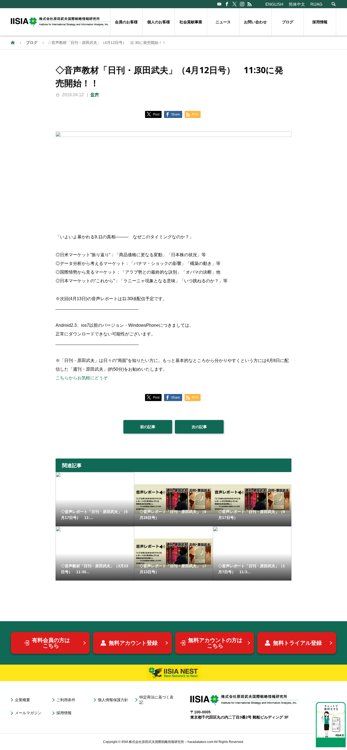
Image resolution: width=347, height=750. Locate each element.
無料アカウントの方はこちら (215, 643)
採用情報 (319, 22)
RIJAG (316, 4)
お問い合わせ (255, 22)
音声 (94, 94)
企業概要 (22, 700)
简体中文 (297, 4)
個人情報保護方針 (113, 700)
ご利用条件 (65, 700)
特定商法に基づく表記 (156, 699)
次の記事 (199, 427)
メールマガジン (28, 713)
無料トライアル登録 (297, 643)
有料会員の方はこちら (51, 643)
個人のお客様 (158, 22)
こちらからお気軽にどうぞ (82, 378)
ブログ (287, 22)
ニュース (223, 22)
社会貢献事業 (190, 22)
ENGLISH (274, 4)
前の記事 (147, 427)
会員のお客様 (126, 22)
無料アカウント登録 (133, 643)
